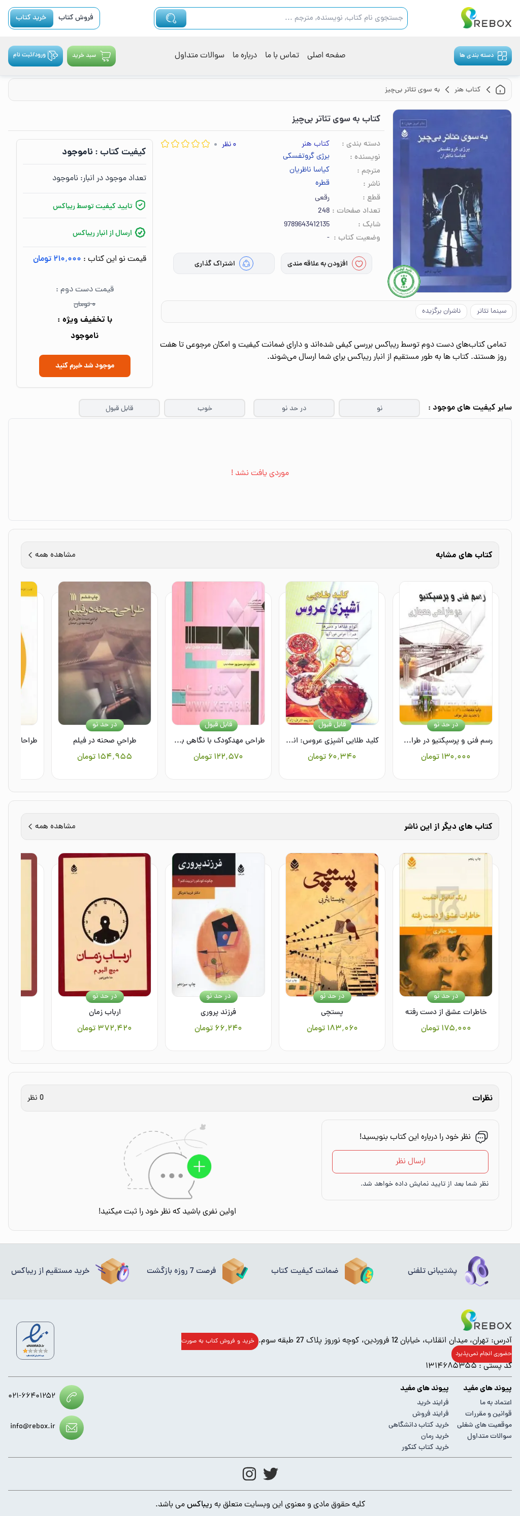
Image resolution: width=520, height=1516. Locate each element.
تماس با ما (282, 56)
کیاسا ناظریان (309, 170)
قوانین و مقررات (488, 1414)
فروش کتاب (75, 18)
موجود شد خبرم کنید (84, 366)
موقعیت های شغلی (484, 1425)
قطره (322, 183)
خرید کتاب (31, 18)
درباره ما (245, 56)
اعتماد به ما (496, 1403)
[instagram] (249, 1473)
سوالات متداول (199, 56)
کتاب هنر (316, 144)
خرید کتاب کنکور (425, 1447)
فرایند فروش (430, 1414)
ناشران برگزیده (441, 311)
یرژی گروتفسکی (306, 156)
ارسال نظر (411, 1162)
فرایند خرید (433, 1403)
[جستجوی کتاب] (171, 18)
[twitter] (270, 1473)
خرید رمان (435, 1436)
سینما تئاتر (491, 311)
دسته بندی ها (477, 55)
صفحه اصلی (326, 56)
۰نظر (229, 145)
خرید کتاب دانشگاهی (418, 1425)
